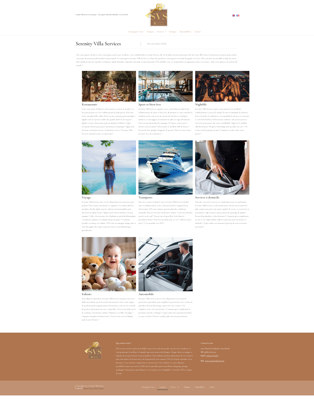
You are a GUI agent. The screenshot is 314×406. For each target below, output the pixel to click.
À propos (162, 387)
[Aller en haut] (310, 402)
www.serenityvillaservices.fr (214, 361)
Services (173, 387)
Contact (212, 387)
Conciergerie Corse (148, 387)
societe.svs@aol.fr (212, 355)
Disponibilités (199, 387)
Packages (187, 387)
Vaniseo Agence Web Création (93, 388)
